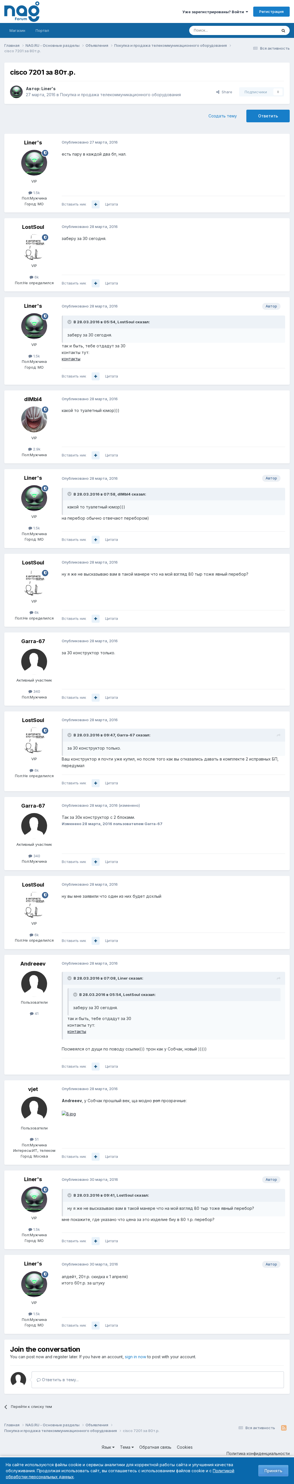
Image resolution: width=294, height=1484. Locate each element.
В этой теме (259, 30)
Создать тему (222, 115)
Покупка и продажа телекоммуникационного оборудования (120, 94)
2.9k (36, 449)
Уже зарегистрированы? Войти (214, 11)
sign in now (135, 1356)
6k (36, 277)
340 (36, 691)
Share (225, 92)
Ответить (268, 115)
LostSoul (33, 227)
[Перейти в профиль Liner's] (16, 92)
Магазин (17, 30)
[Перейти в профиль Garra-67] (34, 662)
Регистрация (271, 11)
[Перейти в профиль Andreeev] (34, 984)
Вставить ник (74, 204)
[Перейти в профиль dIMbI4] (34, 419)
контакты (71, 358)
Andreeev (33, 964)
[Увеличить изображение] (69, 1113)
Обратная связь (155, 1447)
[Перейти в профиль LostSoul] (34, 247)
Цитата (111, 204)
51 (36, 1139)
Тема (125, 1447)
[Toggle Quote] (70, 322)
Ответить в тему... (60, 1379)
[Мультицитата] (96, 204)
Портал (42, 30)
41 (36, 1013)
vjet (33, 1089)
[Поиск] (283, 30)
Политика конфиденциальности (258, 1453)
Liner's (48, 88)
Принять (273, 1470)
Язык (107, 1447)
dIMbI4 (33, 399)
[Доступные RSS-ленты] (284, 1428)
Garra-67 (33, 641)
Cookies (185, 1447)
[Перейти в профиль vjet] (34, 1110)
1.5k (36, 192)
